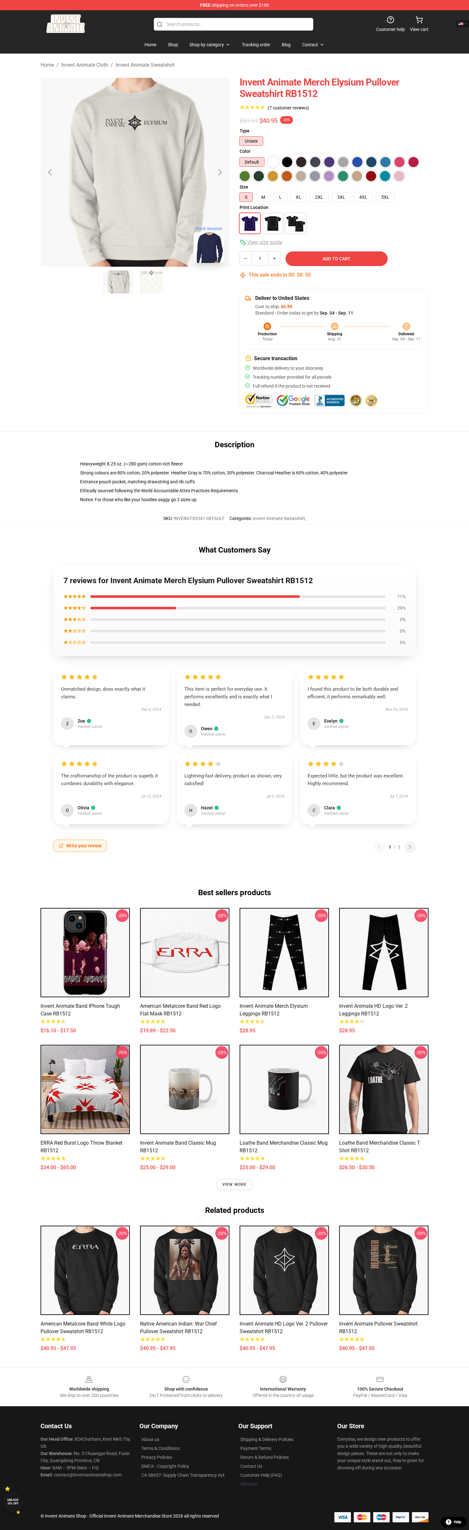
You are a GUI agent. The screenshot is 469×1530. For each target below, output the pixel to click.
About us (150, 1439)
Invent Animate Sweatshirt (145, 65)
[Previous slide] (50, 172)
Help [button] (457, 1522)
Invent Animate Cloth (84, 65)
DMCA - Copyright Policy (165, 1466)
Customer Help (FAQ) (261, 1475)
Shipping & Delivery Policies (267, 1439)
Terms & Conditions (160, 1448)
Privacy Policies (156, 1457)
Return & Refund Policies (264, 1457)
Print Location (254, 207)
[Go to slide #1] (118, 282)
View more (234, 1184)
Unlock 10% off (13, 1501)
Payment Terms (255, 1448)
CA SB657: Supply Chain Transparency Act (183, 1475)
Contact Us (251, 1466)
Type (244, 130)
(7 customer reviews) (288, 107)
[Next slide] (219, 172)
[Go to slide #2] (151, 282)
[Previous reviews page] (379, 847)
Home (47, 65)
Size (244, 186)
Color (245, 151)
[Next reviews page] (410, 847)
